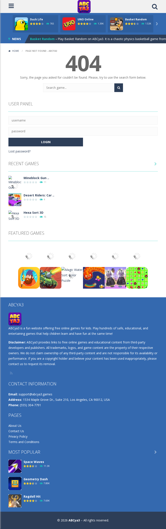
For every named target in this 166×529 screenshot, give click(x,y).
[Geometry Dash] (14, 483)
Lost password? (19, 151)
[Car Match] (29, 256)
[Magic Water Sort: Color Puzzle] (72, 275)
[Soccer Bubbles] (115, 256)
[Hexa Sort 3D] (14, 216)
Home (15, 50)
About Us (14, 426)
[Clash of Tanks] (50, 277)
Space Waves (34, 462)
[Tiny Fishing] (29, 277)
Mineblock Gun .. (36, 178)
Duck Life (36, 19)
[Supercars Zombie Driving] (50, 256)
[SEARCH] (118, 87)
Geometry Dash (36, 479)
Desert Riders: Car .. (39, 195)
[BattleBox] (137, 277)
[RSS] (11, 373)
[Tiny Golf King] (72, 256)
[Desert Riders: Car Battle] (14, 199)
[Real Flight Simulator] (137, 256)
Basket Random (136, 19)
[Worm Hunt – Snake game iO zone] (94, 277)
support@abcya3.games (35, 394)
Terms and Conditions (23, 442)
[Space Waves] (14, 466)
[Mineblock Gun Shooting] (14, 185)
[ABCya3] (84, 6)
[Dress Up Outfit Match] (115, 277)
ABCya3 (74, 520)
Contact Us (16, 431)
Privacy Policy (17, 436)
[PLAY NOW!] (21, 23)
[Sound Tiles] (94, 256)
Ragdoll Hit (32, 496)
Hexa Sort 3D (33, 212)
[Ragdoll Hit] (14, 500)
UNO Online (86, 19)
